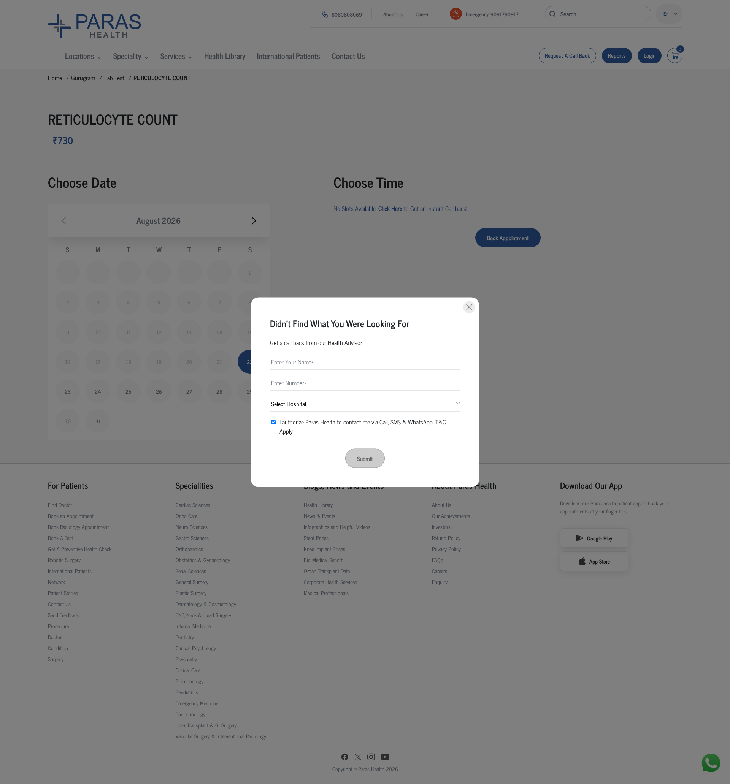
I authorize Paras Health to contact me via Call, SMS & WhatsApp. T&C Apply (362, 426)
